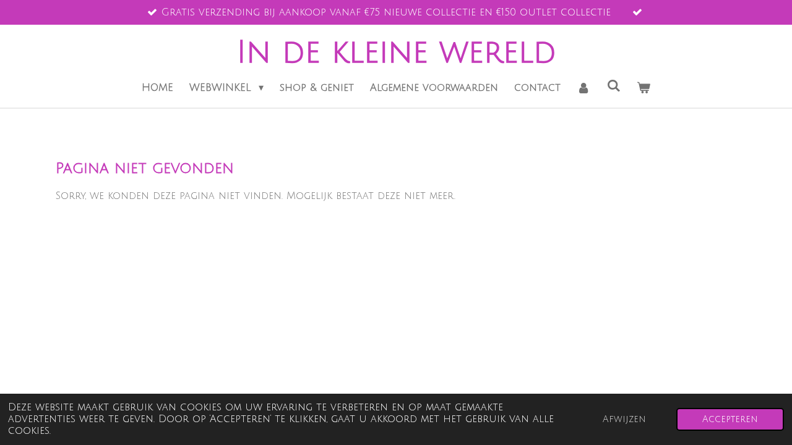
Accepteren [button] (730, 419)
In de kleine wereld (396, 52)
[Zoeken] (614, 86)
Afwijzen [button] (624, 419)
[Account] (583, 87)
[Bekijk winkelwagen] (643, 87)
